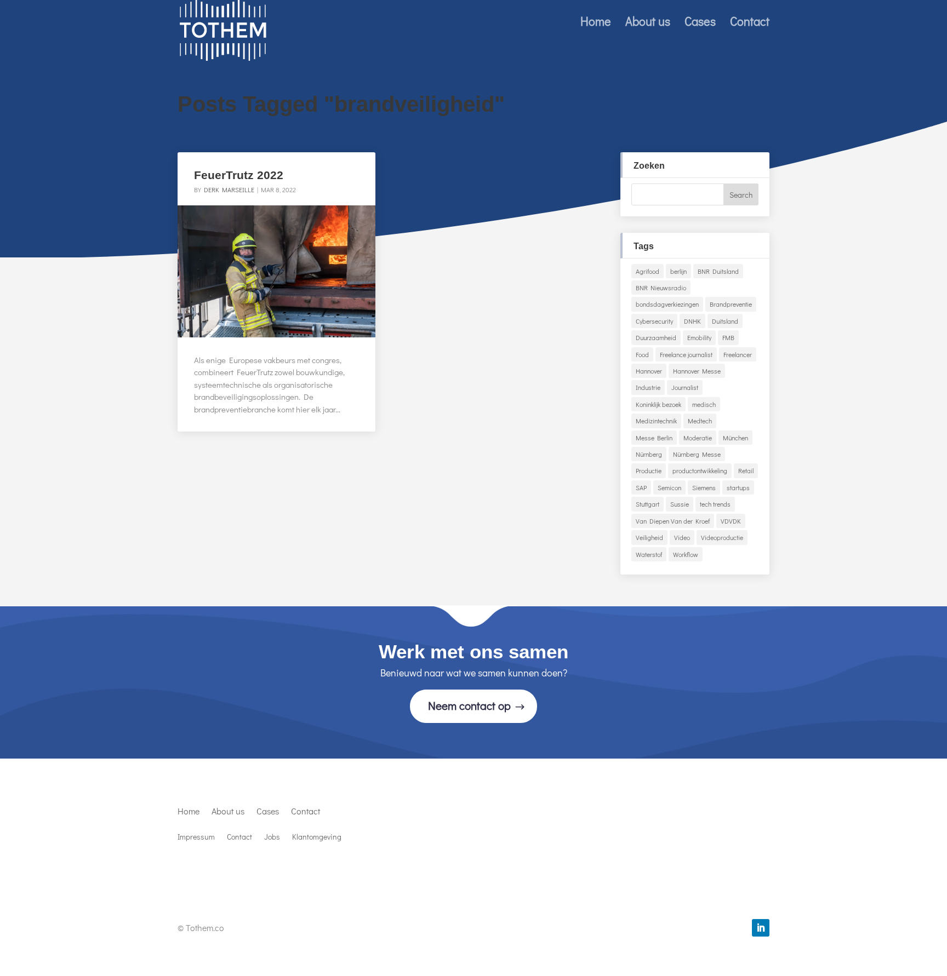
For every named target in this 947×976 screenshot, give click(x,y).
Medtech (700, 420)
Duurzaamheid (656, 337)
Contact (749, 23)
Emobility (699, 337)
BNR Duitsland (718, 271)
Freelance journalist (686, 354)
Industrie (648, 387)
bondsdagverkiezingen (667, 304)
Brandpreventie (731, 304)
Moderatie (697, 437)
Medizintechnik (656, 420)
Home (595, 23)
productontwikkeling (699, 470)
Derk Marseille (229, 189)
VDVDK (731, 520)
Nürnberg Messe (697, 454)
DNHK (692, 321)
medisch (704, 404)
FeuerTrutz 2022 (238, 175)
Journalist (684, 387)
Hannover (649, 370)
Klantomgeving (316, 837)
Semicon (669, 487)
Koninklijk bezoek (658, 404)
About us (647, 23)
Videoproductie (722, 537)
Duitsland (725, 321)
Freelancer (737, 354)
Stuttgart (647, 504)
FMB (728, 337)
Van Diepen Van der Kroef (673, 520)
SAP (641, 487)
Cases (700, 23)
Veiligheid (649, 537)
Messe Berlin (654, 437)
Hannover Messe (697, 370)
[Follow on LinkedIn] (760, 928)
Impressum (196, 837)
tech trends (715, 504)
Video (682, 537)
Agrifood (647, 271)
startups (738, 487)
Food (642, 354)
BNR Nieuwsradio (661, 287)
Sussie (679, 504)
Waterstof (649, 554)
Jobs (272, 837)
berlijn (678, 271)
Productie (648, 470)
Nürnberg (649, 454)
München (735, 437)
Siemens (704, 487)
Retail (746, 470)
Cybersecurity (654, 321)
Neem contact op (469, 705)
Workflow (685, 554)
